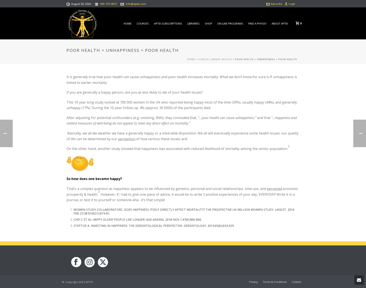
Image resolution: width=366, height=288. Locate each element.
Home (128, 23)
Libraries (193, 23)
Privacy (253, 282)
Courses (143, 23)
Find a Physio (257, 23)
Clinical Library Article (215, 59)
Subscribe (276, 4)
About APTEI (280, 23)
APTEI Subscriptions (168, 23)
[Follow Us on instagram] (90, 262)
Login (292, 4)
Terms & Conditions (275, 282)
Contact (296, 282)
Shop (208, 23)
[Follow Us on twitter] (103, 262)
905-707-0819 (108, 4)
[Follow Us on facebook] (76, 262)
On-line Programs (230, 23)
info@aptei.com (136, 4)
